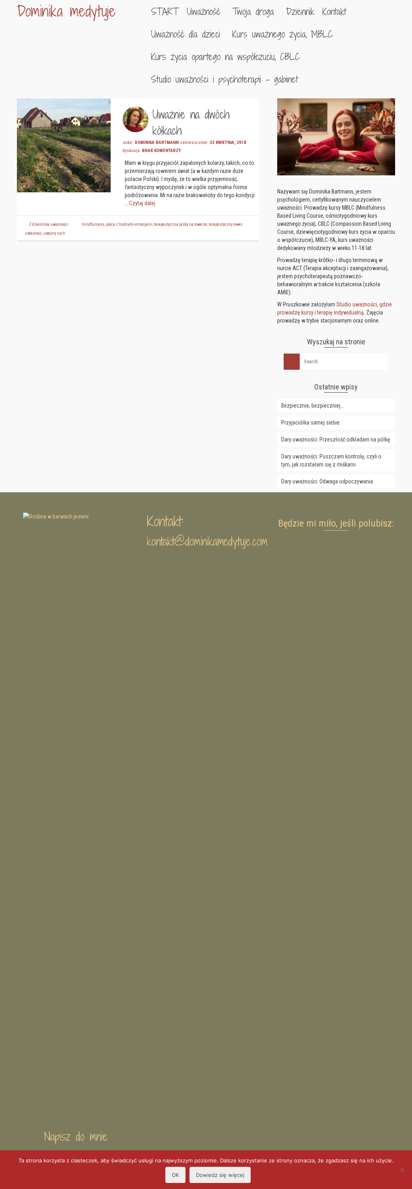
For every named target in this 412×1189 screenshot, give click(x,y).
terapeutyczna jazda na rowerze (180, 224)
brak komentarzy (161, 150)
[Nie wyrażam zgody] (402, 1170)
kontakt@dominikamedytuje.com (207, 541)
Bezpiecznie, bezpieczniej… (312, 405)
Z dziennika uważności (48, 224)
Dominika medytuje (66, 11)
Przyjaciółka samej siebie (310, 422)
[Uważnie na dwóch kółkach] (64, 145)
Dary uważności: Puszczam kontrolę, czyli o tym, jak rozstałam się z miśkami (331, 460)
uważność (33, 233)
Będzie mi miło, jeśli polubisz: (336, 523)
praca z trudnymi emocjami (129, 224)
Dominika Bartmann (157, 142)
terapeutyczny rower (225, 224)
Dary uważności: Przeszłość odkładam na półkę (335, 439)
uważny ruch (54, 233)
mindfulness (93, 224)
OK (175, 1175)
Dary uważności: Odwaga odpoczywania (327, 481)
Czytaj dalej (142, 203)
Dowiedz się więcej (220, 1175)
